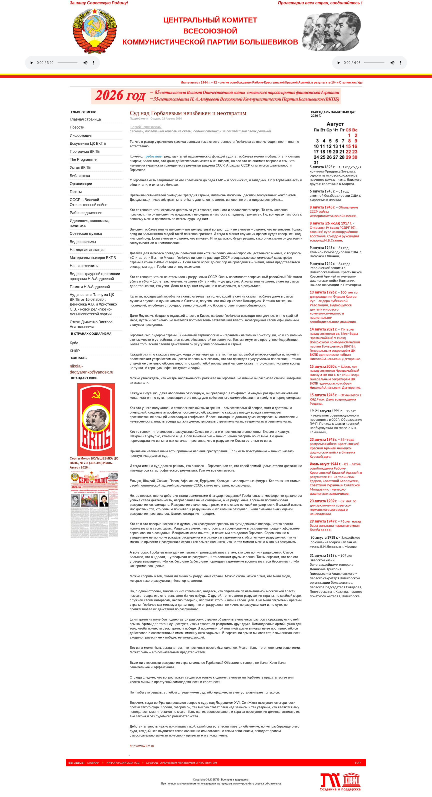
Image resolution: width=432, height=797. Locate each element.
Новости (77, 127)
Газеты (76, 192)
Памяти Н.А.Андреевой (90, 286)
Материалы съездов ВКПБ (93, 258)
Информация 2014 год (122, 762)
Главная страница (85, 119)
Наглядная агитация (87, 250)
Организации (81, 184)
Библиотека (80, 176)
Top (357, 762)
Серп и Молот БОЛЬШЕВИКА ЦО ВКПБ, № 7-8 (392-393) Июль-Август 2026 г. (94, 463)
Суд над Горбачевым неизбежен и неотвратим (188, 113)
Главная (93, 762)
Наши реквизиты (84, 266)
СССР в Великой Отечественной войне (88, 202)
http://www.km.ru (142, 746)
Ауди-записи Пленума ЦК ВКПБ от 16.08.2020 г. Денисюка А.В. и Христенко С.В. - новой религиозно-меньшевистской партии (93, 304)
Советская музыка (86, 233)
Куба (74, 343)
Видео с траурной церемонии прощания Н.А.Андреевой (95, 276)
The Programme (83, 159)
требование (153, 156)
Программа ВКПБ (85, 151)
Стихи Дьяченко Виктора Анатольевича (91, 324)
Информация (81, 135)
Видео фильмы (83, 242)
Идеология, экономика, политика (89, 223)
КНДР (75, 351)
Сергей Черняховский (146, 127)
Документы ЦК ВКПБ (88, 143)
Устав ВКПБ (80, 167)
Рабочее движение (86, 212)
